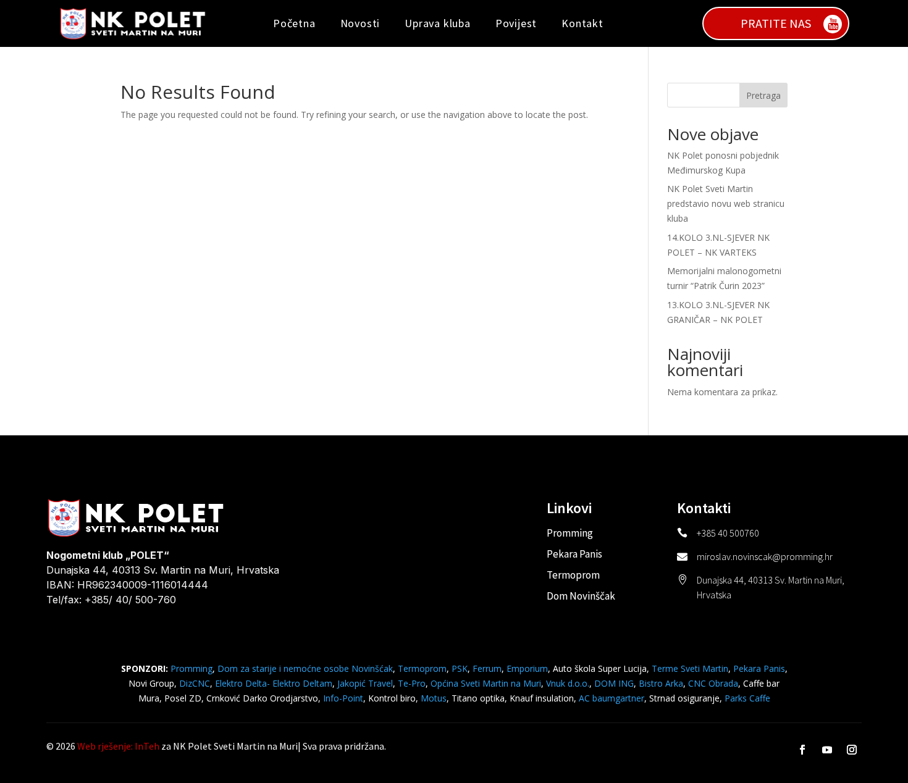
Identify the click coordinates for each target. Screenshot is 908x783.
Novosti (360, 23)
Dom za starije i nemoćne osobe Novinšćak (305, 668)
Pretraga (763, 95)
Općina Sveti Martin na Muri (486, 683)
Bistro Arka (661, 683)
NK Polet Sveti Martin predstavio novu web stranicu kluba (725, 203)
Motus (434, 698)
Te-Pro (412, 683)
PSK (460, 668)
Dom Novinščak (581, 596)
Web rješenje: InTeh (118, 746)
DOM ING (614, 683)
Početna (294, 23)
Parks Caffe (747, 698)
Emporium (527, 668)
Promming (570, 533)
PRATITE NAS (776, 23)
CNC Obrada (713, 683)
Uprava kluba (438, 23)
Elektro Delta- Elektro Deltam (273, 683)
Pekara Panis (574, 554)
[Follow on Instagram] (852, 750)
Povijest (516, 23)
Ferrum (487, 668)
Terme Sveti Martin (690, 668)
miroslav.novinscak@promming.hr (765, 556)
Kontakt (582, 23)
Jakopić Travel (365, 683)
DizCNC (194, 683)
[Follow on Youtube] (827, 750)
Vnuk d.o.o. (567, 683)
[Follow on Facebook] (802, 750)
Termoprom (573, 575)
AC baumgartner (611, 698)
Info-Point (342, 698)
